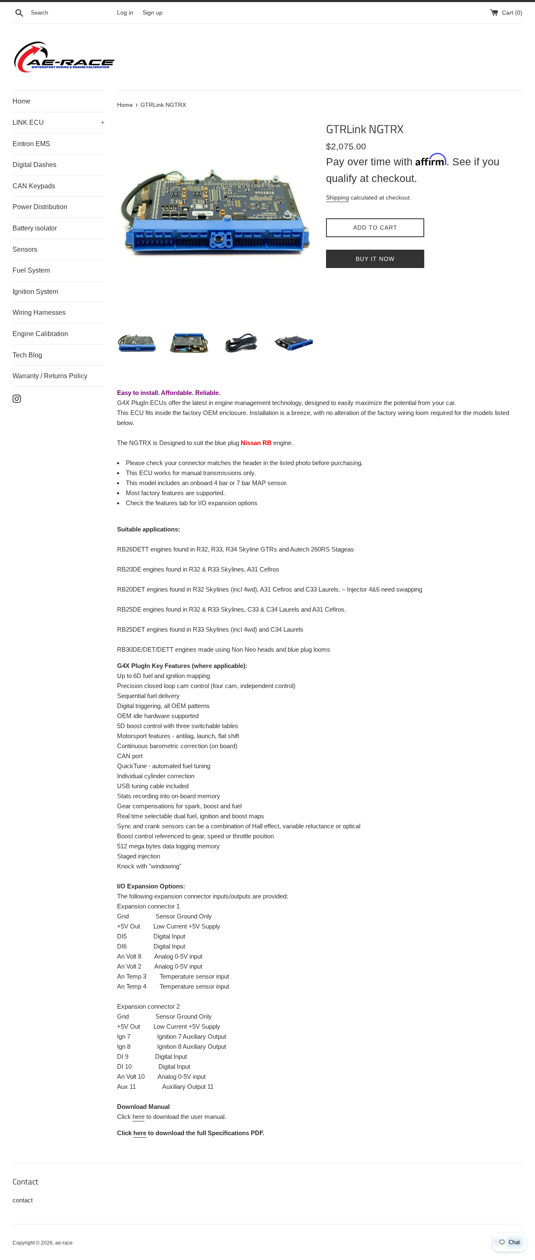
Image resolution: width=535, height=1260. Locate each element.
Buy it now (375, 259)
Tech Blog (27, 355)
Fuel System (31, 270)
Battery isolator (35, 228)
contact (23, 1200)
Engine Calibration (40, 333)
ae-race (64, 1243)
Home (22, 101)
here (138, 1116)
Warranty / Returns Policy (50, 376)
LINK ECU (58, 122)
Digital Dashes (34, 164)
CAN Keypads (34, 186)
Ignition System (35, 291)
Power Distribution (40, 206)
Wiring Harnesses (39, 312)
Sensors (25, 249)
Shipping (337, 197)
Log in (125, 13)
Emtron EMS (31, 143)
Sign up (153, 13)
